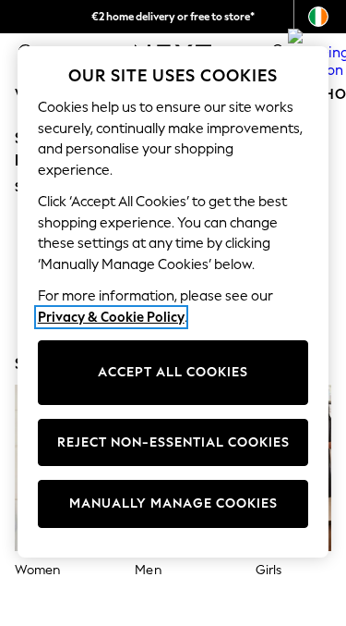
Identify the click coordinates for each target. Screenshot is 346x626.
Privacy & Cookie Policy (111, 317)
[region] (173, 302)
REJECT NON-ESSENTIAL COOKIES (173, 442)
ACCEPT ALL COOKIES (173, 372)
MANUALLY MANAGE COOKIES (173, 503)
